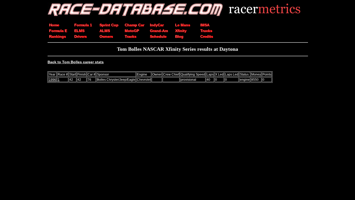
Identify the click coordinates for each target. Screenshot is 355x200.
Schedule (158, 36)
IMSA (204, 25)
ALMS (105, 31)
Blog (179, 36)
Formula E (58, 31)
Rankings (57, 36)
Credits (206, 36)
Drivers (80, 36)
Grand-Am (159, 31)
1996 (52, 80)
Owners (106, 36)
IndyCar (157, 25)
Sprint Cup (109, 25)
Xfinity (181, 31)
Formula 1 (83, 25)
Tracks (130, 36)
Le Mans (182, 25)
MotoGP (132, 31)
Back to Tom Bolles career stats (76, 62)
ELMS (79, 31)
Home (54, 25)
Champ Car (134, 25)
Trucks (206, 31)
